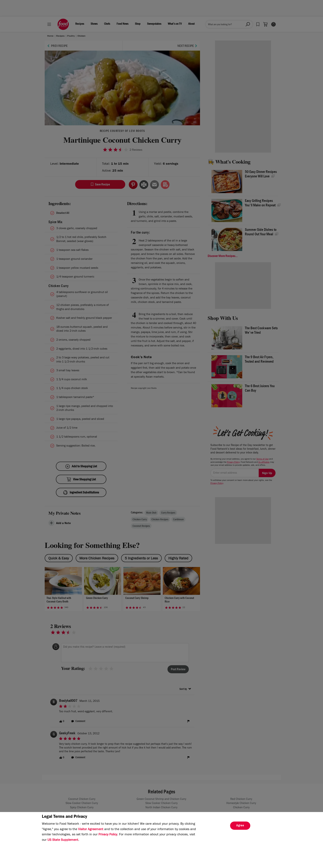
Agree (240, 826)
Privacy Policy (108, 834)
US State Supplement (62, 840)
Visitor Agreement (90, 829)
